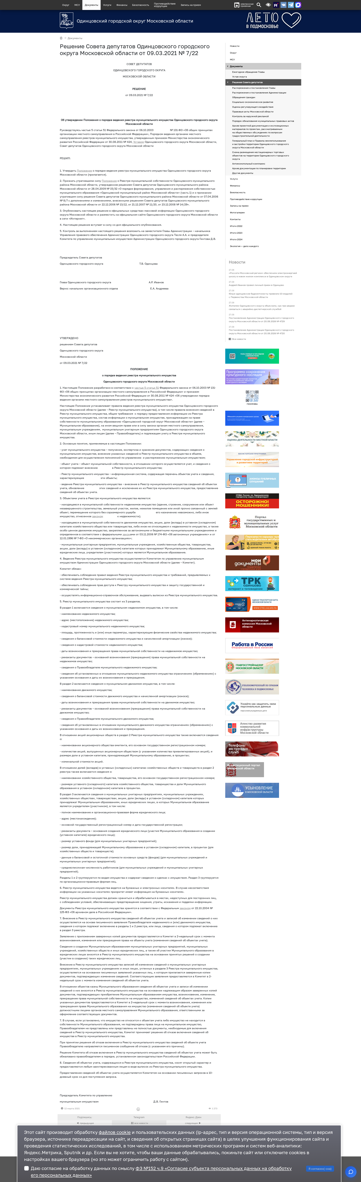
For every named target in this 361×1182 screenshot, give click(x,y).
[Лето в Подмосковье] (253, 20)
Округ (65, 4)
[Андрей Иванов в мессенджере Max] (298, 5)
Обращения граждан (243, 97)
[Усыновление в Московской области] (252, 790)
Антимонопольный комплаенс (248, 163)
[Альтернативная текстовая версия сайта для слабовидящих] (268, 5)
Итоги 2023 (236, 232)
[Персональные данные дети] (252, 707)
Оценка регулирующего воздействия (252, 106)
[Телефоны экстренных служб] (252, 748)
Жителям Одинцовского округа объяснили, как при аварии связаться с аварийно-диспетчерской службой (262, 307)
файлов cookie (115, 1132)
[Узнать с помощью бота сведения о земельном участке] (252, 356)
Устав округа (239, 76)
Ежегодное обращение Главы (248, 71)
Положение (109, 180)
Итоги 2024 (236, 239)
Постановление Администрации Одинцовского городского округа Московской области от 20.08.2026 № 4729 (261, 320)
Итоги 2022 (236, 226)
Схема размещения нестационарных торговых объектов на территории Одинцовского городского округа (260, 155)
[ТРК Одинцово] (252, 583)
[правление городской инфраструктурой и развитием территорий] (252, 459)
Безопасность (140, 4)
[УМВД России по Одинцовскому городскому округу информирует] (252, 500)
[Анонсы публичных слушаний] (252, 480)
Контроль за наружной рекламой (250, 116)
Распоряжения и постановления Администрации (259, 92)
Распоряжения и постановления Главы (253, 87)
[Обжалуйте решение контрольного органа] (252, 418)
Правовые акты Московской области (252, 111)
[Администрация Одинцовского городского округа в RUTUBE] (276, 5)
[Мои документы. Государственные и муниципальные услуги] (252, 562)
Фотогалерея (237, 212)
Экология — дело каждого (244, 246)
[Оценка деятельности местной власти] (252, 438)
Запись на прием (191, 4)
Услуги (107, 4)
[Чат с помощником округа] (350, 1171)
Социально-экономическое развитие (252, 102)
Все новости (239, 339)
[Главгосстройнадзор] (252, 666)
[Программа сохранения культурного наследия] (252, 376)
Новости (234, 46)
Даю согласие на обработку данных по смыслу (161, 1171)
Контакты (235, 219)
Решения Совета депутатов (247, 82)
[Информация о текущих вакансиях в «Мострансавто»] (252, 542)
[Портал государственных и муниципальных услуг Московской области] (252, 521)
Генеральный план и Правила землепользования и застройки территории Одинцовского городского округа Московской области (260, 144)
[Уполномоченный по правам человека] (252, 686)
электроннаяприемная (246, 5)
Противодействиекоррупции (165, 5)
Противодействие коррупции (246, 199)
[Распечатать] (139, 1109)
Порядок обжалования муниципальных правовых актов (263, 121)
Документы (91, 4)
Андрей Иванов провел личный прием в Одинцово (256, 285)
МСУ (77, 4)
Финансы (121, 4)
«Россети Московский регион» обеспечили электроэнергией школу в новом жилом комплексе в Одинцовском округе (263, 275)
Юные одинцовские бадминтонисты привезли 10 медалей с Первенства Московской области (260, 295)
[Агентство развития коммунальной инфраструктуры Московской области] (252, 728)
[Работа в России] (252, 645)
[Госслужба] (252, 397)
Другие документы (242, 173)
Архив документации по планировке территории (259, 168)
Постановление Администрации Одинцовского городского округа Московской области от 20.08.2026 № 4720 (261, 332)
